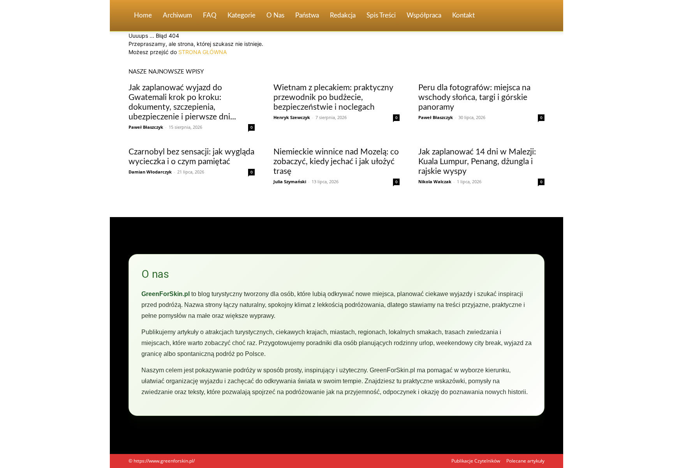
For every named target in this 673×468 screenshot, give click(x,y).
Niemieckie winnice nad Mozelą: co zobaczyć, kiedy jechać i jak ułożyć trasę (336, 161)
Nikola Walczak (434, 181)
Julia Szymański (289, 181)
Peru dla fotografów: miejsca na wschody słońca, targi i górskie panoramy (474, 97)
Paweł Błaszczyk (146, 127)
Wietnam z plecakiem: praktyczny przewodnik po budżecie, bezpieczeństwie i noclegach (333, 97)
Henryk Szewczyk (291, 117)
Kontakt (463, 15)
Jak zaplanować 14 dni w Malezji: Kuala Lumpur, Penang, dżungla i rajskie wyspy (477, 161)
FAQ (210, 15)
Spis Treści (381, 15)
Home (143, 15)
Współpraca (424, 15)
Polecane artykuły (525, 460)
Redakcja (343, 15)
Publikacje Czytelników (475, 460)
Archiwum (177, 15)
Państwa (307, 15)
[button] (535, 16)
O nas (275, 15)
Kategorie (241, 15)
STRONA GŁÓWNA (202, 52)
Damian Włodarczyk (150, 172)
